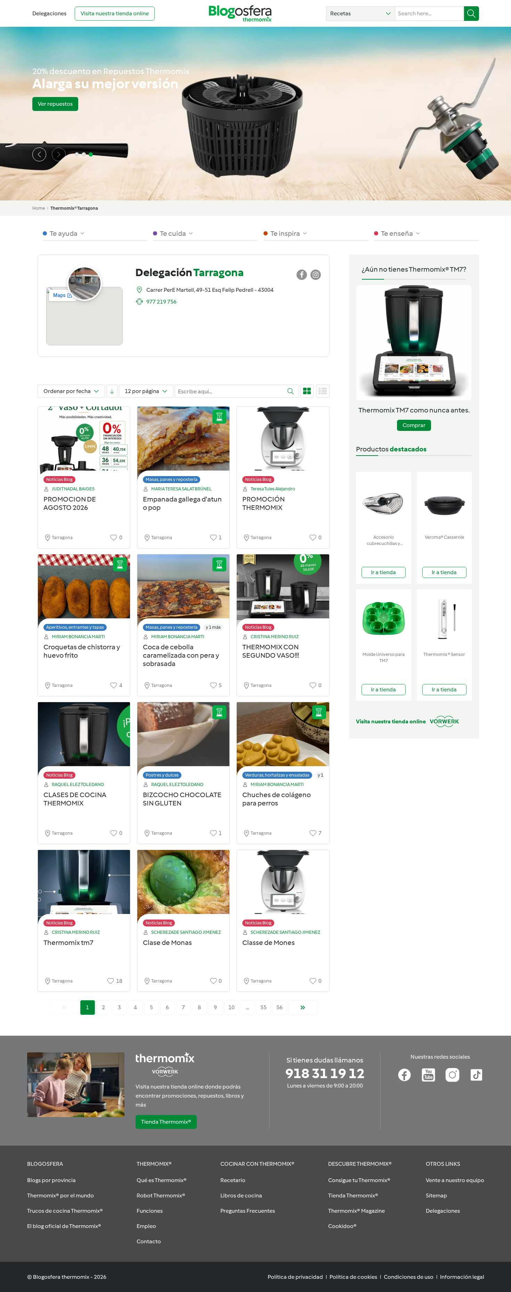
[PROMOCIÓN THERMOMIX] (283, 447)
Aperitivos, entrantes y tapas (75, 627)
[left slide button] (39, 154)
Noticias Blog (59, 479)
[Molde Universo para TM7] (384, 619)
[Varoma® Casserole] (444, 502)
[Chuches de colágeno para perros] (283, 742)
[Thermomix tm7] (84, 890)
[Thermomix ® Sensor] (444, 619)
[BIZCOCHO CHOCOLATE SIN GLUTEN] (183, 742)
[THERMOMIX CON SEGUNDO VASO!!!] (283, 594)
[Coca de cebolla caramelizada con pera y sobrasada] (183, 594)
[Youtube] (428, 1075)
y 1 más (213, 627)
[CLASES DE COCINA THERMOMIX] (84, 742)
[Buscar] (471, 13)
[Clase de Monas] (183, 890)
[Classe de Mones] (283, 890)
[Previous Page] (64, 1007)
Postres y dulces (162, 775)
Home (38, 208)
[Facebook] (404, 1075)
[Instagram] (452, 1075)
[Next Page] (302, 1007)
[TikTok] (476, 1075)
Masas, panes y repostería (171, 479)
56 (279, 1007)
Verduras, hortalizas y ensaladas (277, 775)
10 (231, 1007)
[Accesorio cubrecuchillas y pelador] (384, 502)
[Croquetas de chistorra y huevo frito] (84, 594)
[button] (360, 13)
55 (263, 1007)
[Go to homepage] (240, 13)
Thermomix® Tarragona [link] (74, 208)
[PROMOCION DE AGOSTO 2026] (84, 447)
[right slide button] (59, 154)
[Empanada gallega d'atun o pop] (183, 447)
